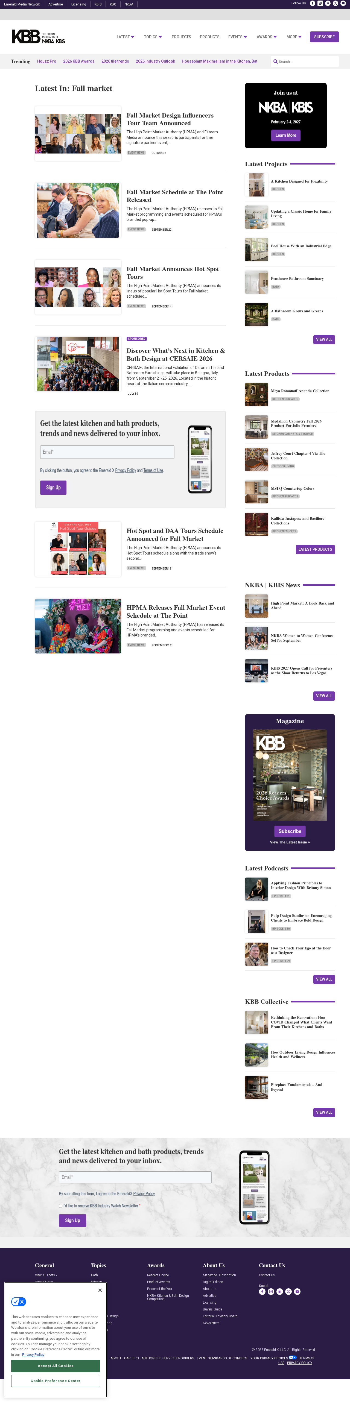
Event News (136, 152)
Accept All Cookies (56, 1366)
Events (235, 37)
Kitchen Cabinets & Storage (292, 433)
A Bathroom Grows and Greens (297, 311)
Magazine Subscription (219, 1275)
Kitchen (278, 189)
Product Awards (158, 1282)
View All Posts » (46, 1275)
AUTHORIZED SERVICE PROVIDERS (167, 1358)
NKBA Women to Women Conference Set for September (302, 638)
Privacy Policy (33, 1354)
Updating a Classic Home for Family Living (301, 213)
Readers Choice (158, 1275)
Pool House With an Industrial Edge (301, 246)
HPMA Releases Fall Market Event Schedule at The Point (176, 611)
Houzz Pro (46, 61)
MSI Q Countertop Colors (292, 488)
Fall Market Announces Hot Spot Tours (173, 272)
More (292, 37)
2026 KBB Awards (79, 61)
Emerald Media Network (22, 4)
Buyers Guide (212, 1309)
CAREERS (131, 1358)
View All (324, 339)
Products (210, 37)
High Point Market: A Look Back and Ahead (302, 605)
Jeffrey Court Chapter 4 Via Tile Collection (298, 455)
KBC (113, 4)
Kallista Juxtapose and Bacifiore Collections (297, 520)
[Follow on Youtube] (343, 3)
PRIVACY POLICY (299, 1363)
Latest (123, 37)
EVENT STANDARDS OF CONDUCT (222, 1358)
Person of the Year (159, 1289)
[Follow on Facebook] (312, 3)
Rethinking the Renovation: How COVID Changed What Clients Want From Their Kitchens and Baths (301, 1021)
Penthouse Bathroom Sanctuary (297, 278)
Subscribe (324, 37)
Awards (264, 37)
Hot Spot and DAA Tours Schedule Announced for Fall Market (175, 534)
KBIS (98, 4)
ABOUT (115, 1358)
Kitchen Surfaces (285, 399)
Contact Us (267, 1275)
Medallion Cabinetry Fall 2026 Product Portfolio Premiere (296, 423)
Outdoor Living (283, 466)
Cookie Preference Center (56, 1380)
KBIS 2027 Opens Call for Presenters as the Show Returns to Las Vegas (301, 670)
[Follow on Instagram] (320, 3)
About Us (209, 1289)
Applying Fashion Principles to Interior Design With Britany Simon (301, 885)
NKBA (129, 4)
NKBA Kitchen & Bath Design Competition (168, 1297)
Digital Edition (213, 1282)
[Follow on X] (335, 3)
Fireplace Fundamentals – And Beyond (296, 1087)
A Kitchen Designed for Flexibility (299, 181)
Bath (275, 286)
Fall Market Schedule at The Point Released (175, 195)
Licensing (78, 4)
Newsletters (211, 1323)
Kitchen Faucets (284, 531)
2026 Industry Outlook (155, 61)
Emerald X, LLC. (275, 1350)
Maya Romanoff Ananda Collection (300, 391)
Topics (151, 37)
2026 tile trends (115, 61)
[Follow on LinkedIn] (328, 3)
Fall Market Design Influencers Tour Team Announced (170, 119)
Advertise (55, 4)
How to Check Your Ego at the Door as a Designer (301, 950)
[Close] (100, 1290)
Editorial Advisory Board (220, 1316)
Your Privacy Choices (269, 1358)
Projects (181, 37)
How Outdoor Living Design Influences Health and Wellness (303, 1054)
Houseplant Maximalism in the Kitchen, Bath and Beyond (232, 61)
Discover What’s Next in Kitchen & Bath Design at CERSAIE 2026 (176, 354)
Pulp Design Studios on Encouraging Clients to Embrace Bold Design (301, 918)
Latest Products (315, 549)
